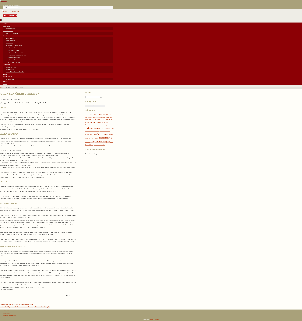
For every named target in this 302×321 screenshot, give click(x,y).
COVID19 (96, 117)
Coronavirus (91, 117)
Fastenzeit (107, 117)
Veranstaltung (89, 145)
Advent (87, 114)
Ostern (95, 134)
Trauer (111, 142)
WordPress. (156, 319)
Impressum (6, 310)
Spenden (110, 134)
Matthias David (92, 128)
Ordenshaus (107, 131)
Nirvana (151, 319)
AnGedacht (96, 114)
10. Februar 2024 (5, 99)
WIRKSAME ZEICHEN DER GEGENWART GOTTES (16, 304)
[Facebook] (3, 1)
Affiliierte (91, 114)
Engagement (101, 117)
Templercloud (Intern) (9, 315)
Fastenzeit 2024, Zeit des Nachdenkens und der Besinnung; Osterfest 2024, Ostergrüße (25, 307)
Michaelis (102, 128)
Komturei (92, 122)
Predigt (100, 134)
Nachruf (87, 131)
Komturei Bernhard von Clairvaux (102, 122)
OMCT (91, 131)
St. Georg (91, 138)
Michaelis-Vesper (109, 128)
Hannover (97, 119)
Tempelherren (105, 138)
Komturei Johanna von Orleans (92, 125)
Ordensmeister (88, 134)
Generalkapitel (88, 119)
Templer (106, 141)
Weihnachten (102, 145)
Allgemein (3, 88)
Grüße (93, 119)
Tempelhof (87, 142)
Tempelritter (96, 141)
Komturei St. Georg (103, 125)
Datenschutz (6, 313)
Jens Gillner (103, 119)
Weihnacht (96, 145)
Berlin (105, 114)
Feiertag (110, 117)
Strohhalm (96, 138)
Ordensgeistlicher (100, 131)
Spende (106, 134)
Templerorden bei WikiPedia (11, 5)
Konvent (108, 125)
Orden (94, 131)
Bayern (100, 114)
